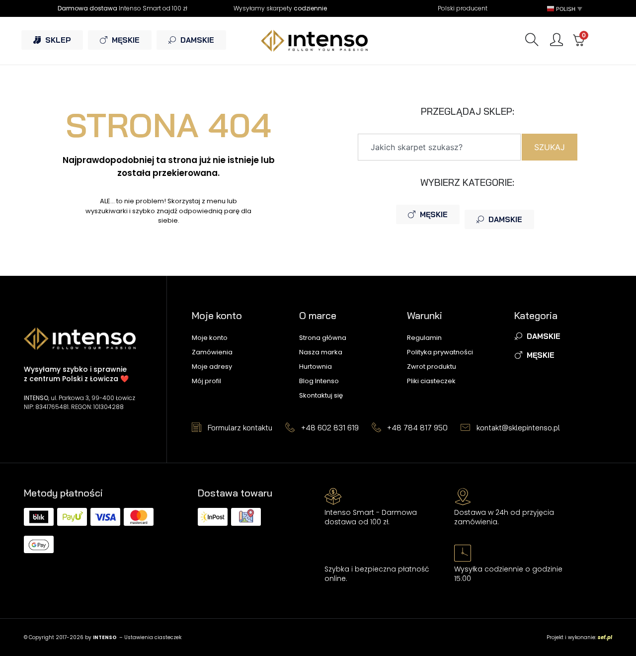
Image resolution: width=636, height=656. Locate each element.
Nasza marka (320, 352)
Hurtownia (315, 366)
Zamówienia (212, 352)
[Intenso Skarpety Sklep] (318, 40)
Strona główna (322, 337)
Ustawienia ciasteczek (152, 637)
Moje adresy (212, 366)
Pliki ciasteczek (431, 381)
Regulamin (424, 337)
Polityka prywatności (440, 352)
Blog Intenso (319, 381)
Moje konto (210, 337)
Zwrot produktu (431, 366)
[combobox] (439, 147)
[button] (565, 8)
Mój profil (206, 381)
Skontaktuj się (321, 395)
